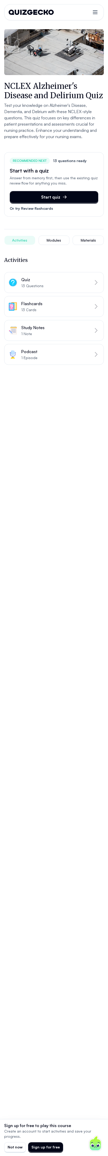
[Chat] (95, 1143)
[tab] (19, 240)
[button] (54, 282)
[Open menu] (95, 12)
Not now (15, 1147)
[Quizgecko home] (31, 12)
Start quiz (50, 197)
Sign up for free (45, 1147)
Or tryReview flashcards (31, 208)
